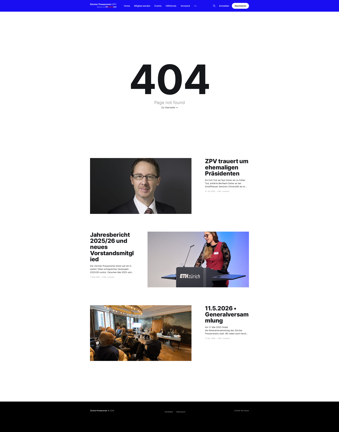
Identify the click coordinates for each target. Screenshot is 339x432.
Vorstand (185, 5)
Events (158, 5)
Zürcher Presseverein (98, 411)
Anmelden (224, 5)
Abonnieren (240, 5)
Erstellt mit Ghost (242, 411)
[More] (195, 6)
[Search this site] (214, 6)
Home (127, 5)
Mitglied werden (142, 5)
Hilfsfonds (171, 5)
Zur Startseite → (169, 107)
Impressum (180, 412)
